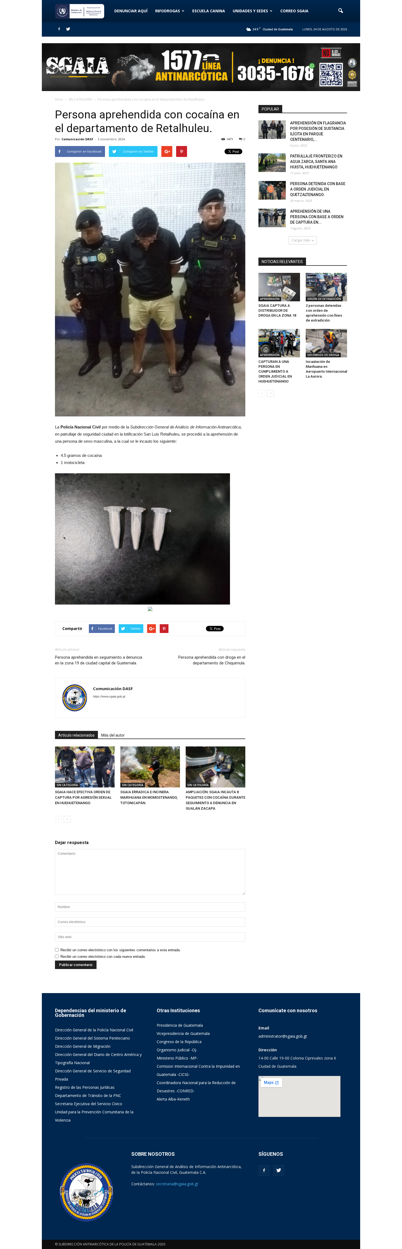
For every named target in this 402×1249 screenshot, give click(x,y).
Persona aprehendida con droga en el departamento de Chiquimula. (211, 660)
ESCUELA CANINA (208, 10)
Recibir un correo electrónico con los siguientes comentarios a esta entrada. (120, 950)
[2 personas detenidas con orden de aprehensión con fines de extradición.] (326, 287)
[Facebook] (59, 29)
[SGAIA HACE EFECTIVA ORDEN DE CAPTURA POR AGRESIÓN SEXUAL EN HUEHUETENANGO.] (85, 766)
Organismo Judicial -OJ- (177, 1049)
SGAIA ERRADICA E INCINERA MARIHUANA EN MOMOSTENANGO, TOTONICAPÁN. (148, 797)
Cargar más (301, 240)
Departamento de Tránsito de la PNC (88, 1095)
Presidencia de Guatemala (180, 1025)
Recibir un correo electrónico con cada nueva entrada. (103, 957)
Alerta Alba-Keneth (173, 1099)
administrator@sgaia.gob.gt (282, 1036)
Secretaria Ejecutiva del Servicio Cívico (88, 1103)
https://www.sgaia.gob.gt (109, 696)
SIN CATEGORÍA (67, 785)
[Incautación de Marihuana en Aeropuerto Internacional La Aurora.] (326, 343)
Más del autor (113, 735)
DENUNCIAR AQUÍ (130, 10)
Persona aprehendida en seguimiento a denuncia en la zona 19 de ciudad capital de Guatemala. (98, 660)
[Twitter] (68, 29)
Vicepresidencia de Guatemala (183, 1033)
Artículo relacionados (76, 735)
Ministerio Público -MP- (177, 1058)
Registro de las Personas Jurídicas (85, 1087)
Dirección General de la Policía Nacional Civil (94, 1029)
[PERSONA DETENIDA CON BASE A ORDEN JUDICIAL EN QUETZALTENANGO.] (272, 190)
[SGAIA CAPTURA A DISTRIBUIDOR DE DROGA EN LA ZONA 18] (279, 287)
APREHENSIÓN (269, 299)
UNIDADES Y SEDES (250, 10)
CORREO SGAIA (294, 10)
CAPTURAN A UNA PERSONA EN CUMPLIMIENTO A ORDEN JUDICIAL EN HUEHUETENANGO (275, 371)
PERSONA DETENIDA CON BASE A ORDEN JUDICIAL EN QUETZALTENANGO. (317, 189)
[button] (340, 10)
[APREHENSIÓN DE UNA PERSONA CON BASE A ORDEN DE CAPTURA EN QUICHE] (272, 218)
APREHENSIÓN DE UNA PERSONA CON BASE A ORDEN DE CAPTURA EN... (316, 216)
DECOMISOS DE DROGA (323, 355)
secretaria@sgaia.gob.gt (177, 1183)
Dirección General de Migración (82, 1046)
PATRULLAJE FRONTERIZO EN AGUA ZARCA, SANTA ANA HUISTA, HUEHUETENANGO (316, 161)
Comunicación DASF (77, 139)
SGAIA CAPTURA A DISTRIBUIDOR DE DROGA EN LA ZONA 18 (277, 310)
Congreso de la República (179, 1041)
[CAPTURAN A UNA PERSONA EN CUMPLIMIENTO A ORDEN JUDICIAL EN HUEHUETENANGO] (279, 343)
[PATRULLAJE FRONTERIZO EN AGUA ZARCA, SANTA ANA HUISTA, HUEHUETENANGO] (272, 162)
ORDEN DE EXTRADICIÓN (324, 299)
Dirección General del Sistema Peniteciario (92, 1038)
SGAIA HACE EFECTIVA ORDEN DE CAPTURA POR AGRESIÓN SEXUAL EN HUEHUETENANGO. (83, 797)
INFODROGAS (167, 10)
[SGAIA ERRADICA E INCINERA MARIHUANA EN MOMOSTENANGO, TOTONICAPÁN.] (150, 766)
